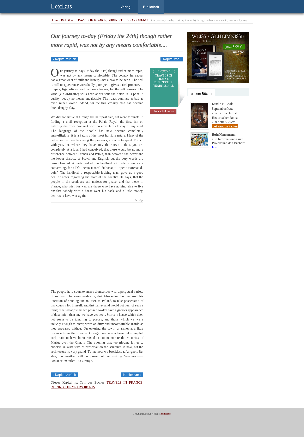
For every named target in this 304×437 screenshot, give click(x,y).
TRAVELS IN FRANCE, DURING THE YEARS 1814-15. (112, 20)
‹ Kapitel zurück (64, 59)
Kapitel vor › (172, 59)
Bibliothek (151, 7)
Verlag (125, 7)
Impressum (165, 413)
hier (215, 147)
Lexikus (61, 6)
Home (54, 20)
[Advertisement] (97, 242)
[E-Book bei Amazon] (218, 82)
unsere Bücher (201, 93)
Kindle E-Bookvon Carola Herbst (224, 108)
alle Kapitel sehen (163, 111)
